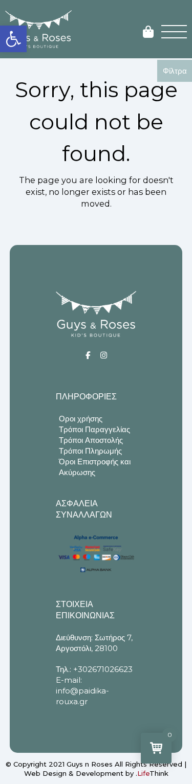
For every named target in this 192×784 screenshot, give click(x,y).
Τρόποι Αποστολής (91, 440)
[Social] (88, 355)
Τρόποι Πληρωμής (90, 451)
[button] (13, 39)
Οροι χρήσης (80, 418)
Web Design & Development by (96, 773)
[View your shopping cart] (148, 32)
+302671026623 (103, 669)
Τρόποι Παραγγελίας (94, 429)
